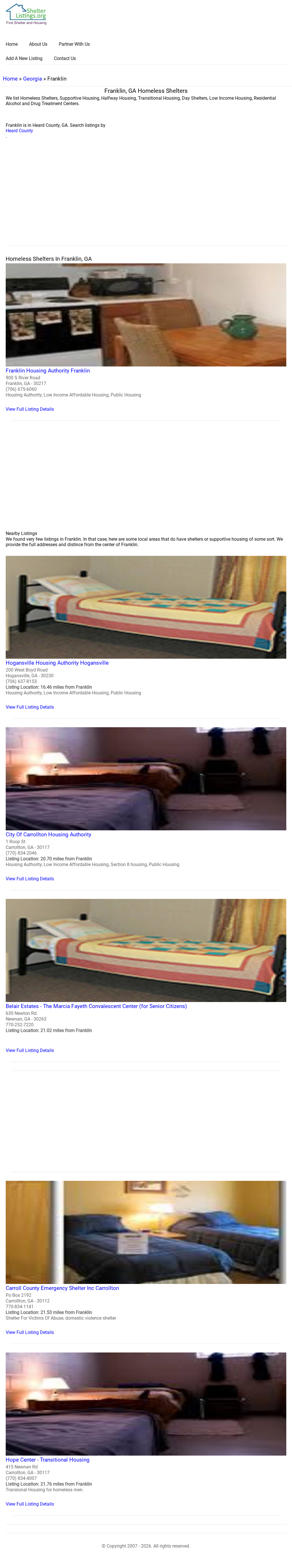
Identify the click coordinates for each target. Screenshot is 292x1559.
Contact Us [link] (65, 58)
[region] (146, 198)
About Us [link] (38, 44)
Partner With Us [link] (74, 44)
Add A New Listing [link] (24, 58)
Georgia (32, 78)
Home (10, 78)
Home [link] (12, 44)
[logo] (26, 14)
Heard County (19, 130)
